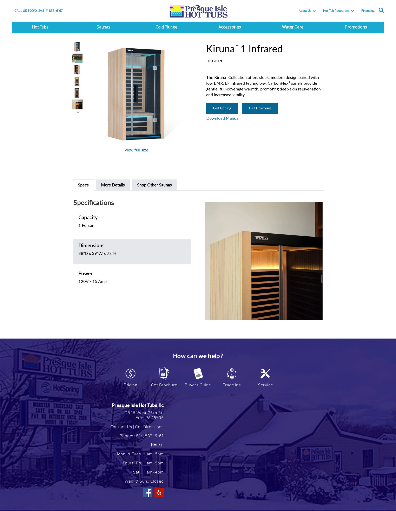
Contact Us (121, 426)
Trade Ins (232, 385)
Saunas (103, 27)
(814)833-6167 (148, 435)
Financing (368, 11)
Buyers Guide (198, 385)
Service (265, 385)
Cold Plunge (166, 27)
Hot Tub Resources (336, 11)
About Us (305, 11)
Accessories (229, 27)
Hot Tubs (40, 27)
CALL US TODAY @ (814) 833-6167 (38, 11)
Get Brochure (260, 108)
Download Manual (222, 118)
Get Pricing (222, 108)
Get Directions (149, 426)
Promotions (356, 27)
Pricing (130, 385)
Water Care (292, 27)
